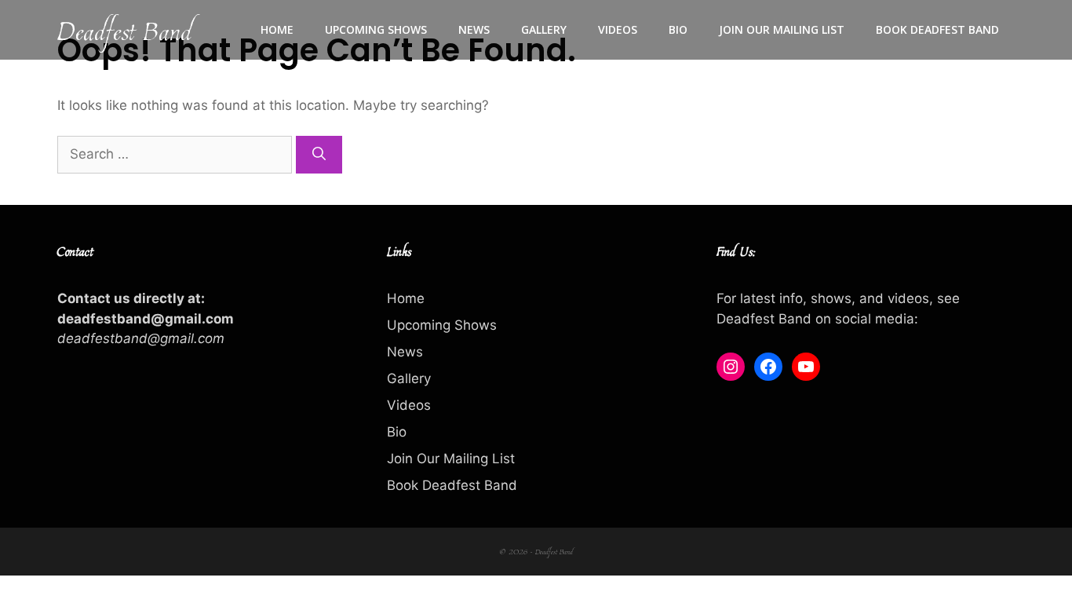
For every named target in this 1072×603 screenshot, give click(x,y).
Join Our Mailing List (781, 29)
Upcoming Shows (376, 29)
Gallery (544, 29)
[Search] (319, 155)
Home (277, 29)
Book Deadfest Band (937, 29)
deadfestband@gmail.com (140, 338)
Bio (678, 29)
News (474, 29)
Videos (617, 29)
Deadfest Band (124, 29)
